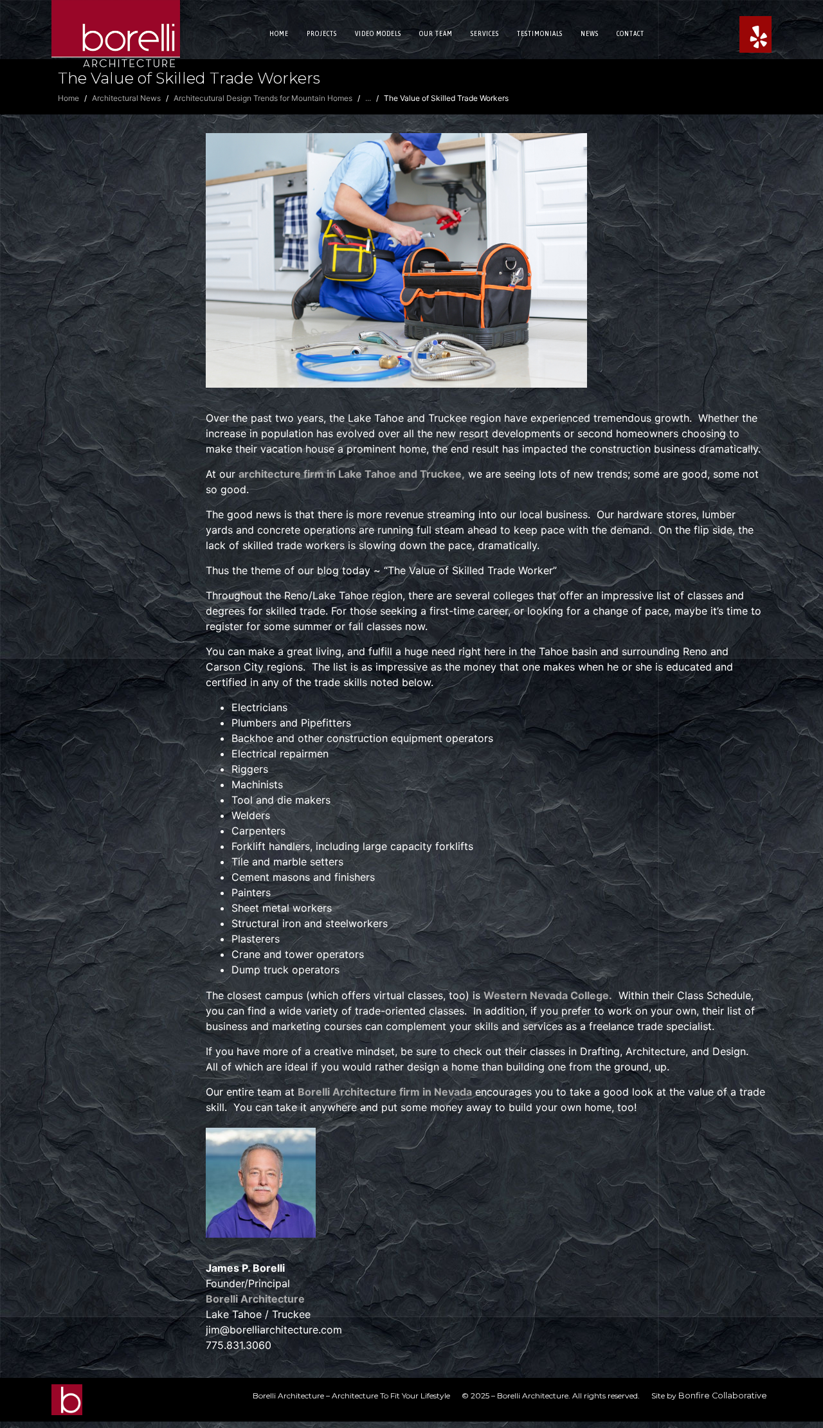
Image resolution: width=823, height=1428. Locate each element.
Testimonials (540, 33)
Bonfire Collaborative (722, 1395)
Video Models (378, 33)
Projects (322, 33)
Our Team (436, 33)
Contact (630, 33)
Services (485, 33)
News (590, 33)
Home (279, 33)
